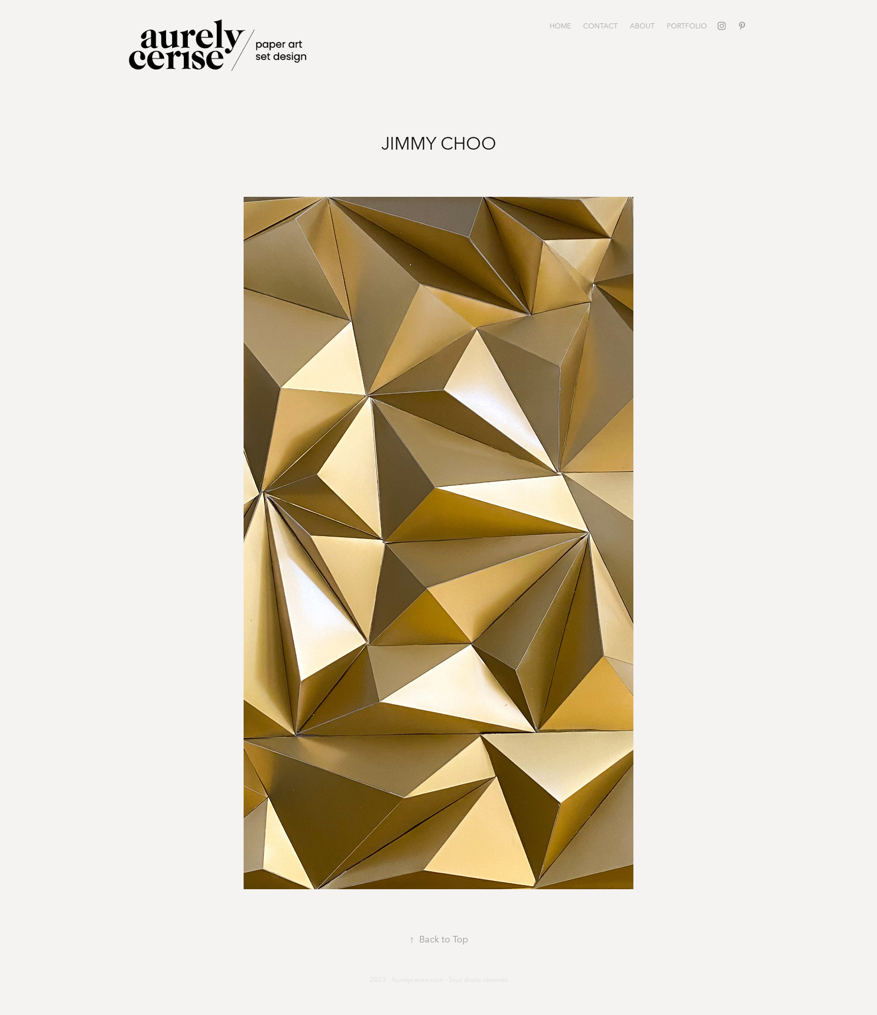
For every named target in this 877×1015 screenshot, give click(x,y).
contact (600, 25)
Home (560, 25)
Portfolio (687, 25)
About (642, 25)
